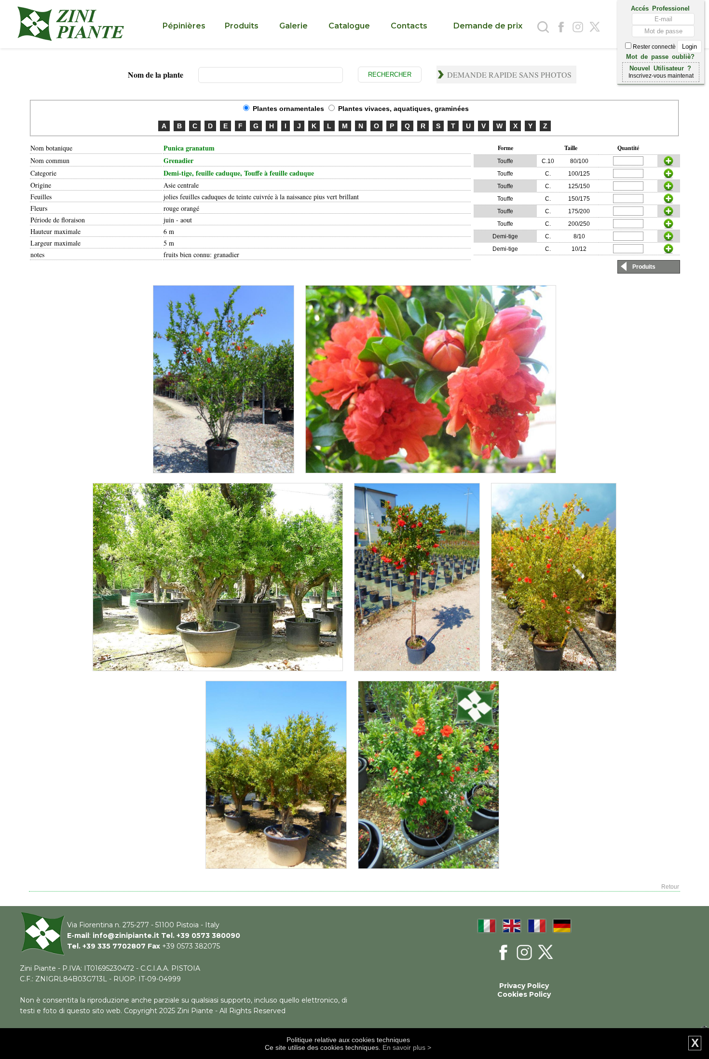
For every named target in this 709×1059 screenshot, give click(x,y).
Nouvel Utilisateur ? (660, 67)
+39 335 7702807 (114, 946)
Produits (643, 266)
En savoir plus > (406, 1047)
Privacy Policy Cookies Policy (524, 990)
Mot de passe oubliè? (660, 56)
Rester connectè (654, 46)
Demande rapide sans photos (509, 74)
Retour (670, 886)
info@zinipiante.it (126, 935)
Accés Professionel (660, 8)
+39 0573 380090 (208, 935)
